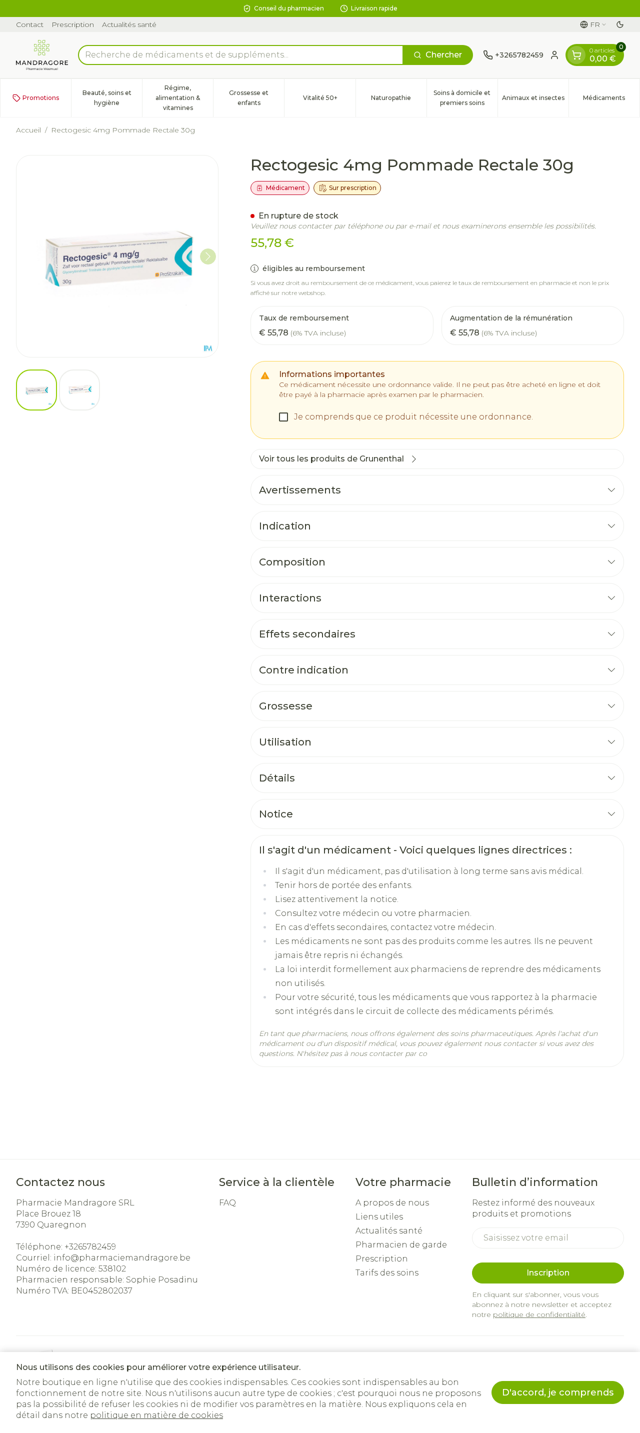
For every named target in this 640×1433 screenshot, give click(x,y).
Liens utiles (379, 1217)
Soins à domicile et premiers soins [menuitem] (466, 97)
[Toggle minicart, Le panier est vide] (577, 55)
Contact (30, 24)
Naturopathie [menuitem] (398, 100)
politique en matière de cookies (156, 1415)
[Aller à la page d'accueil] (42, 55)
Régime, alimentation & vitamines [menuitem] (184, 98)
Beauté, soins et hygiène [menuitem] (112, 97)
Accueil (28, 130)
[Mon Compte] (555, 55)
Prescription (73, 24)
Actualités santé (129, 24)
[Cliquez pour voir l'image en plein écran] (117, 256)
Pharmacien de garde (401, 1245)
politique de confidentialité (539, 1314)
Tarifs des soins (387, 1273)
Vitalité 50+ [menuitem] (329, 100)
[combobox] (241, 55)
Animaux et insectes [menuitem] (535, 100)
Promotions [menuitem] (40, 98)
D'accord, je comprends (558, 1392)
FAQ (227, 1203)
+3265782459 (90, 1247)
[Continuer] (208, 256)
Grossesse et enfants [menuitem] (256, 97)
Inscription (548, 1273)
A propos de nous (392, 1203)
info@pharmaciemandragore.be (122, 1257)
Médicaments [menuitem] (611, 100)
